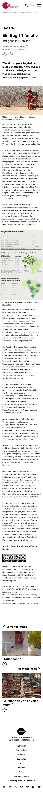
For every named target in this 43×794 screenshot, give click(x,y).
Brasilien (8, 28)
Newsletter (21, 759)
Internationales (18, 13)
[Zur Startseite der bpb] (10, 8)
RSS (21, 763)
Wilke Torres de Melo (15, 46)
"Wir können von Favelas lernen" (20, 703)
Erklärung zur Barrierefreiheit (21, 781)
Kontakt (21, 768)
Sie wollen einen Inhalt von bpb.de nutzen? (20, 603)
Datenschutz (21, 750)
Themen (5, 13)
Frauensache (11, 659)
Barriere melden (21, 776)
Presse (21, 772)
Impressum (21, 746)
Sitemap (21, 754)
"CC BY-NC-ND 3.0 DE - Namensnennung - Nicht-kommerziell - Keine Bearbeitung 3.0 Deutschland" (20, 572)
